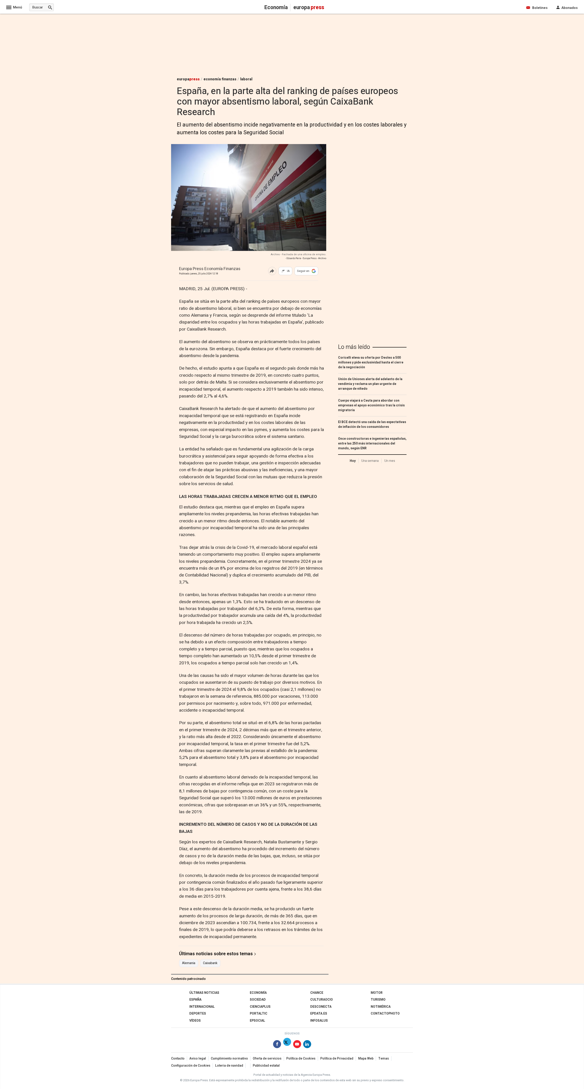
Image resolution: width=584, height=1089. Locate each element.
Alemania (188, 963)
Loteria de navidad (229, 1065)
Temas (383, 1058)
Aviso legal (197, 1058)
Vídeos (195, 1020)
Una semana (370, 460)
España (195, 999)
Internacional (202, 1006)
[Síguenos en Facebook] (277, 1045)
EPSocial (257, 1020)
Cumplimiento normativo (229, 1058)
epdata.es (318, 1013)
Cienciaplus (260, 1006)
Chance (316, 992)
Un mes (389, 460)
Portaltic (258, 1013)
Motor (377, 992)
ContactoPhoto (385, 1013)
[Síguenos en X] (287, 1045)
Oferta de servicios (267, 1058)
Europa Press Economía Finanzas (209, 269)
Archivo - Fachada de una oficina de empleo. (298, 254)
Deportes (197, 1013)
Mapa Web (365, 1058)
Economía (258, 992)
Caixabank (210, 963)
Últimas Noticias (204, 992)
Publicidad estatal (266, 1065)
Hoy (353, 460)
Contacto (178, 1058)
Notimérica (381, 1006)
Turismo (378, 999)
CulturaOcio (321, 999)
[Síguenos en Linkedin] (307, 1045)
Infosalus (319, 1020)
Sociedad (258, 999)
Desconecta (320, 1006)
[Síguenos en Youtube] (297, 1045)
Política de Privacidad (336, 1058)
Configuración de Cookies (190, 1065)
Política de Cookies (300, 1058)
